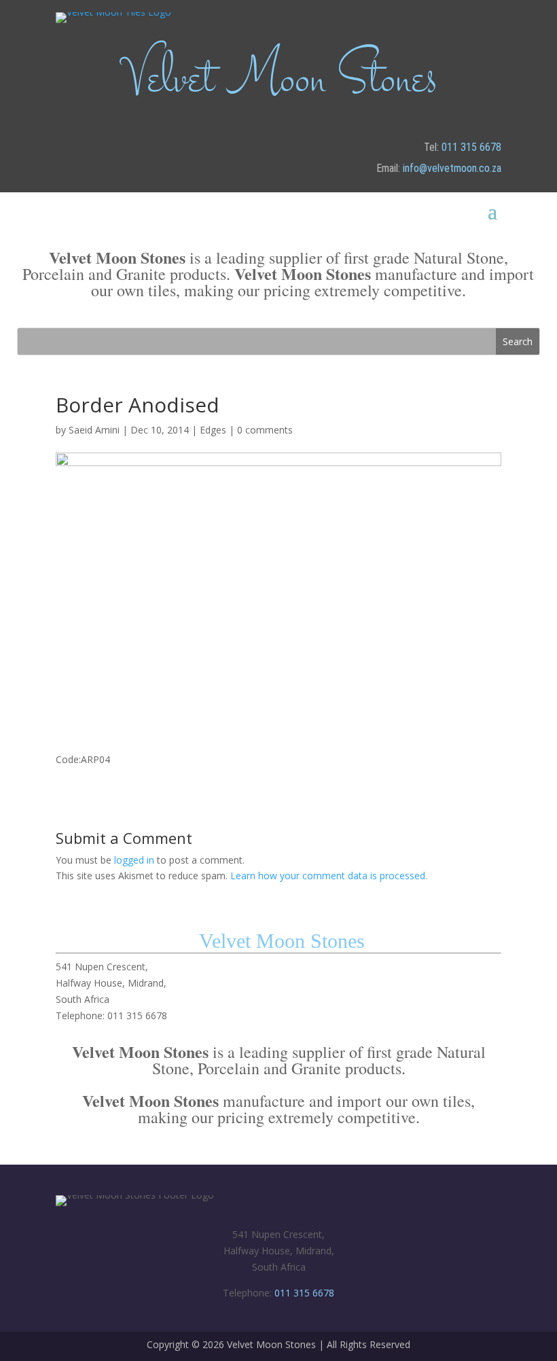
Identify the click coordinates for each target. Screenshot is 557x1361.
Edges (213, 429)
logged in (134, 859)
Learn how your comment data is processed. (328, 875)
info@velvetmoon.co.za (452, 168)
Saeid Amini (94, 429)
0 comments (265, 429)
